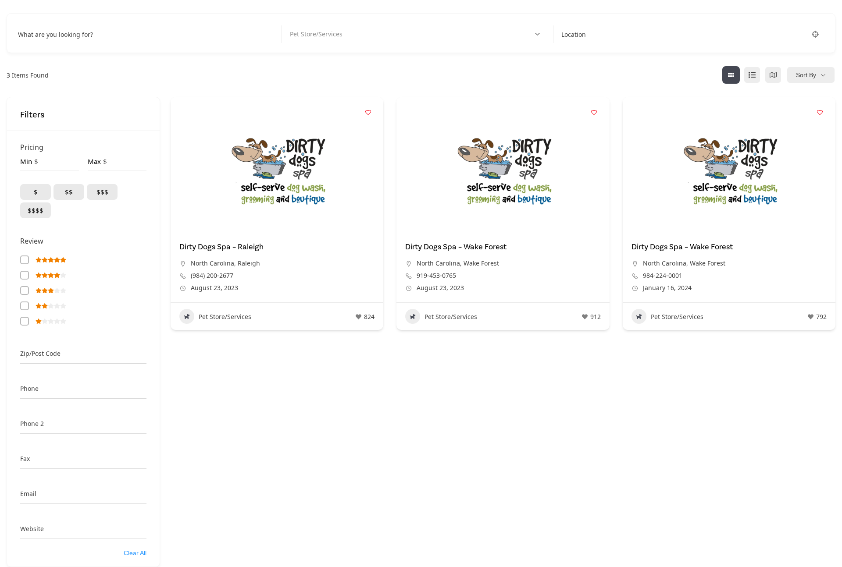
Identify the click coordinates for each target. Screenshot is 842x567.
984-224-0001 (662, 276)
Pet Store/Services (225, 316)
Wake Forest (481, 263)
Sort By (806, 74)
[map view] (773, 75)
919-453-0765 (436, 276)
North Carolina (212, 263)
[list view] (752, 75)
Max (94, 161)
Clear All (135, 552)
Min (26, 161)
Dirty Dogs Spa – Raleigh (221, 247)
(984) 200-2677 (212, 276)
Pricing (31, 147)
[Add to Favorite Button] (368, 112)
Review (31, 241)
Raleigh (249, 263)
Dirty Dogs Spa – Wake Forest (456, 247)
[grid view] (731, 75)
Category (303, 34)
